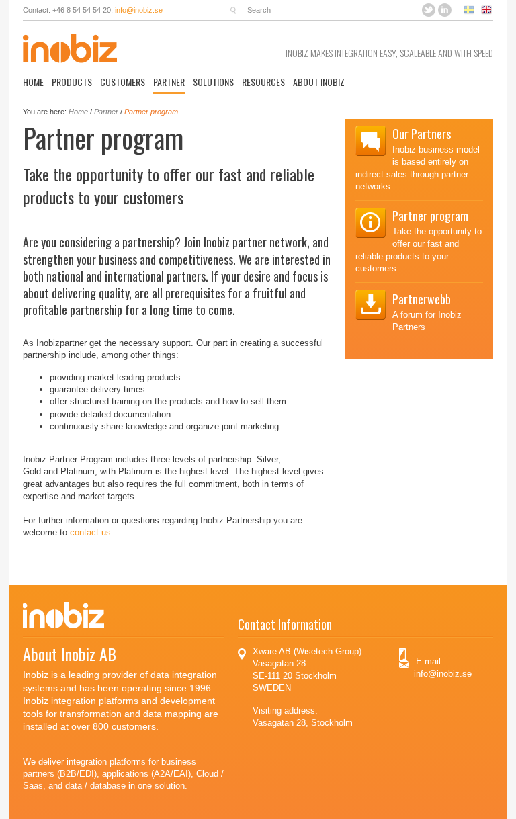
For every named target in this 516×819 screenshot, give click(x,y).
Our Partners (421, 133)
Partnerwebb (421, 299)
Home (33, 82)
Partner (169, 82)
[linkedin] (445, 9)
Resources (263, 82)
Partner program (151, 111)
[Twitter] (430, 9)
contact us (90, 532)
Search (233, 10)
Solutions (213, 82)
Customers (122, 82)
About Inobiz (319, 82)
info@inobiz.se (139, 10)
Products (72, 82)
